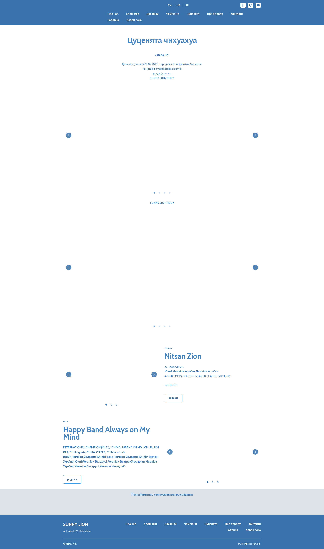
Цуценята (193, 13)
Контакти (237, 13)
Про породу (215, 13)
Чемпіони (172, 13)
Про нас (113, 13)
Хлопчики (132, 13)
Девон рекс (134, 19)
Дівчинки (153, 13)
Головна (113, 19)
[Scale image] (162, 135)
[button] (243, 5)
